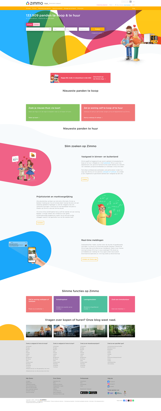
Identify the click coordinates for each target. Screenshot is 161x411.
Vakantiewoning (111, 362)
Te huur (34, 8)
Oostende (28, 365)
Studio (109, 359)
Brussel (28, 349)
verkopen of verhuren (109, 172)
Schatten (40, 223)
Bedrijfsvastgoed (57, 8)
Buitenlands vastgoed (55, 3)
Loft (109, 355)
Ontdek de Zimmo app (89, 259)
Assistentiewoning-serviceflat (115, 346)
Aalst (27, 355)
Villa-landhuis (111, 363)
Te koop (28, 8)
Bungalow (110, 349)
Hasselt (28, 352)
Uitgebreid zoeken (97, 33)
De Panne (28, 359)
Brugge (28, 348)
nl (133, 1)
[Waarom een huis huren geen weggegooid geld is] (39, 331)
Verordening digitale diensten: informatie (84, 401)
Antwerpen (28, 346)
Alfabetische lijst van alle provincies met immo (37, 371)
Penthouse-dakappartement (114, 357)
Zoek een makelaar (118, 309)
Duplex (109, 352)
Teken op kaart (33, 117)
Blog (133, 8)
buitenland (106, 163)
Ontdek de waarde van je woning (64, 308)
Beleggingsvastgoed (70, 8)
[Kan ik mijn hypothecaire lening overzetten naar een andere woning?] (67, 331)
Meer (111, 5)
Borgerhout (29, 357)
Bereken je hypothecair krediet (91, 308)
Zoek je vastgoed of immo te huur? (63, 343)
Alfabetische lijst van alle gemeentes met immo (37, 368)
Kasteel (109, 354)
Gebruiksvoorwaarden (31, 401)
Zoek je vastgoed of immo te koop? (36, 343)
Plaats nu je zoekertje (35, 309)
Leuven (28, 354)
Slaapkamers (83, 29)
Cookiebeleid (40, 401)
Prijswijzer (80, 8)
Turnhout (28, 367)
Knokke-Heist (29, 362)
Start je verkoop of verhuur (93, 117)
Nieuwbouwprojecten (44, 8)
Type (55, 29)
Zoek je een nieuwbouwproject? (89, 343)
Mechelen (28, 363)
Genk (27, 360)
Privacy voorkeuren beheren (57, 401)
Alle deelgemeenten (99, 401)
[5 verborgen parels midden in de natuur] (122, 331)
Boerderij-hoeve (112, 348)
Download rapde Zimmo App (98, 78)
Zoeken (97, 29)
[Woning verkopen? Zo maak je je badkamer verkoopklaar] (94, 331)
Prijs (68, 29)
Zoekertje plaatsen (102, 5)
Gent (27, 351)
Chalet (109, 351)
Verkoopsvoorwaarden (69, 401)
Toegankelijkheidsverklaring (32, 402)
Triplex (109, 360)
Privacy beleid (47, 401)
